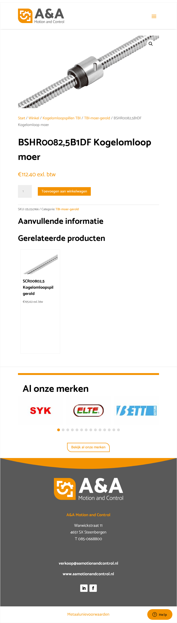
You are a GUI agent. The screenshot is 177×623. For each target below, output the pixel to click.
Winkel (34, 118)
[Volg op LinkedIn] (84, 588)
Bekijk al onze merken (88, 447)
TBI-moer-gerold (97, 118)
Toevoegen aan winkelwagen (64, 191)
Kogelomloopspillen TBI (62, 118)
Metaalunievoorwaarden (88, 614)
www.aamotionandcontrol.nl (88, 574)
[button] (151, 44)
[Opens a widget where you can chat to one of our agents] (159, 615)
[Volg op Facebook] (93, 588)
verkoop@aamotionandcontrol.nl (88, 563)
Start (21, 118)
